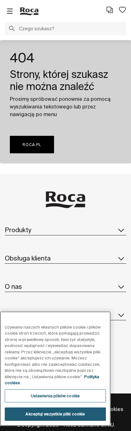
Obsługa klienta (28, 258)
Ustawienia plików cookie (55, 395)
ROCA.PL (32, 145)
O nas (13, 286)
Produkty (18, 229)
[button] (12, 29)
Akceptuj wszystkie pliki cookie (55, 414)
